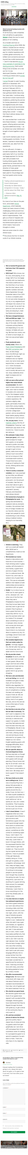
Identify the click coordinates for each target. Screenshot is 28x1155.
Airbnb (9, 1051)
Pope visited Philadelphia (14, 347)
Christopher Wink (15, 1050)
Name (5, 1107)
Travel (11, 1051)
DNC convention (14, 349)
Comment (6, 1088)
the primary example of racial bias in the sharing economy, (14, 64)
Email (5, 1113)
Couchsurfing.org (8, 45)
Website (5, 1119)
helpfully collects (11, 423)
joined (6, 81)
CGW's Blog (4, 2)
